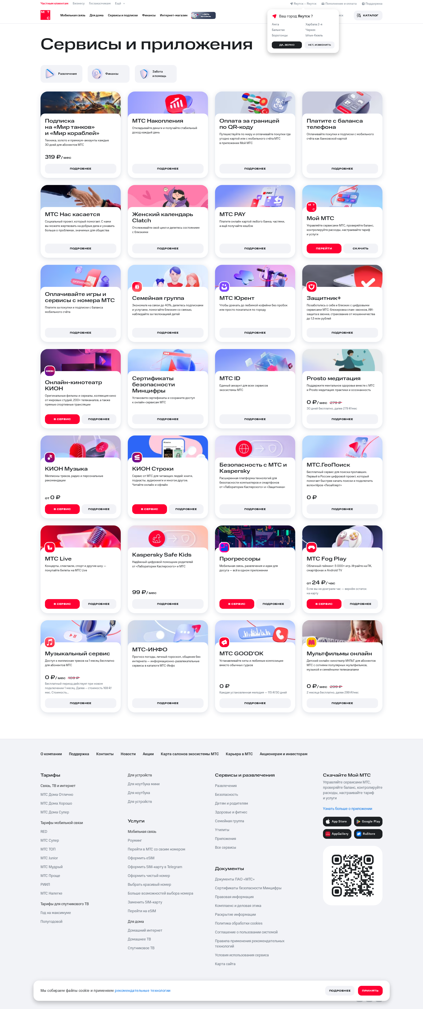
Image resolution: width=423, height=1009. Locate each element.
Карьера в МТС (239, 754)
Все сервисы (225, 847)
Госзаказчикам (100, 3)
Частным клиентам (54, 3)
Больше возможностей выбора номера (160, 893)
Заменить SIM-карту (145, 902)
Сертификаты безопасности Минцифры (248, 888)
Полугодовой (51, 921)
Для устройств (140, 775)
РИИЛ (45, 884)
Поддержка (79, 754)
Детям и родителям (231, 803)
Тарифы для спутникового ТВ (65, 904)
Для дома (136, 921)
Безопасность (226, 794)
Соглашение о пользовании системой (246, 932)
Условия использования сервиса (242, 955)
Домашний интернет (145, 930)
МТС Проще (50, 875)
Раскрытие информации (235, 914)
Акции (148, 754)
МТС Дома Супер (55, 812)
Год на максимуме (56, 913)
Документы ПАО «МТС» (235, 879)
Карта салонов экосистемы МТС (190, 754)
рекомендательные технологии (143, 990)
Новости (128, 754)
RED (44, 831)
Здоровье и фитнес (231, 812)
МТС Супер (50, 840)
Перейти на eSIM (142, 911)
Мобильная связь (142, 831)
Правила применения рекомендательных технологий (249, 943)
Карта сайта (225, 964)
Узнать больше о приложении (347, 808)
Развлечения (226, 786)
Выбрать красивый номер (149, 884)
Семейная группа (229, 821)
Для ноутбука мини (144, 784)
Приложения (225, 838)
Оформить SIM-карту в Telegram (155, 867)
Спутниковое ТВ (141, 948)
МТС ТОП (48, 849)
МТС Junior (49, 858)
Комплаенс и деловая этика (238, 905)
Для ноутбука (139, 793)
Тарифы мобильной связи (62, 823)
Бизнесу (79, 3)
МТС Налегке (51, 893)
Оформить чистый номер (149, 875)
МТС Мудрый (52, 867)
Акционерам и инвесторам (283, 754)
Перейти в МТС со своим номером (156, 849)
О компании (51, 754)
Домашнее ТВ (139, 939)
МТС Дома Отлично (57, 794)
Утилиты (222, 830)
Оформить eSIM (141, 858)
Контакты (105, 754)
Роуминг (135, 840)
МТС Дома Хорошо (56, 803)
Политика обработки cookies (238, 923)
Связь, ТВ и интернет (58, 786)
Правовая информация (234, 897)
